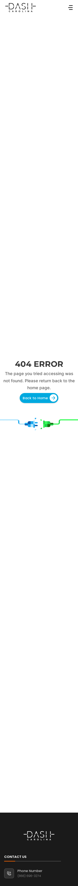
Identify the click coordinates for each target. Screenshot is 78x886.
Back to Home (35, 398)
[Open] (70, 7)
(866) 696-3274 (29, 876)
